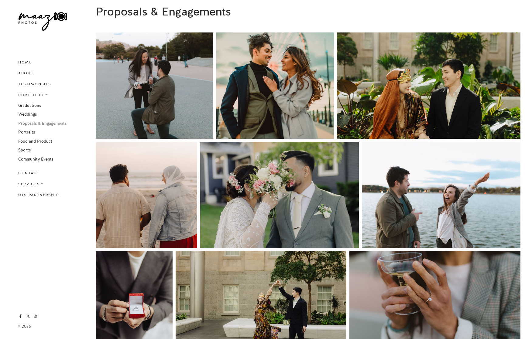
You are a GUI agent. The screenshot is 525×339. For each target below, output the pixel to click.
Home (25, 62)
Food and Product (35, 141)
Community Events (35, 159)
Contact (28, 173)
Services (28, 183)
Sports (24, 150)
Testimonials (34, 84)
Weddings (27, 114)
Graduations (29, 105)
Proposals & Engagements (42, 123)
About (25, 73)
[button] (47, 94)
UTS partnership (38, 194)
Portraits (26, 132)
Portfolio (31, 95)
